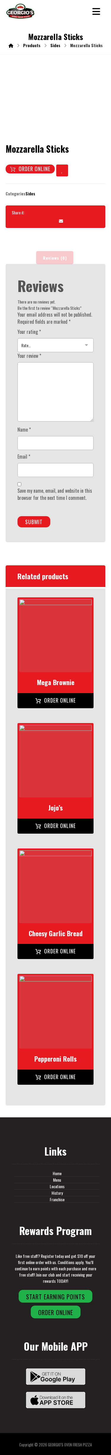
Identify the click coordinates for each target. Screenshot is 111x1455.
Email (23, 456)
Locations (57, 1186)
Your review (29, 355)
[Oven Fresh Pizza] (20, 11)
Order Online (34, 169)
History (57, 1193)
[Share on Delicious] (72, 212)
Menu (57, 1180)
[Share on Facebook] (30, 212)
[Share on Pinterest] (51, 212)
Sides (30, 194)
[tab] (54, 257)
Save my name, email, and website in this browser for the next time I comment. (54, 494)
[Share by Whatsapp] (94, 212)
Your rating (29, 331)
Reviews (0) (55, 258)
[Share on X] (40, 212)
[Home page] (11, 45)
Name (24, 429)
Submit (34, 522)
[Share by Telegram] (50, 221)
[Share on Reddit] (62, 212)
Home (57, 1173)
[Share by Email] (61, 221)
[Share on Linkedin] (83, 212)
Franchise (57, 1199)
